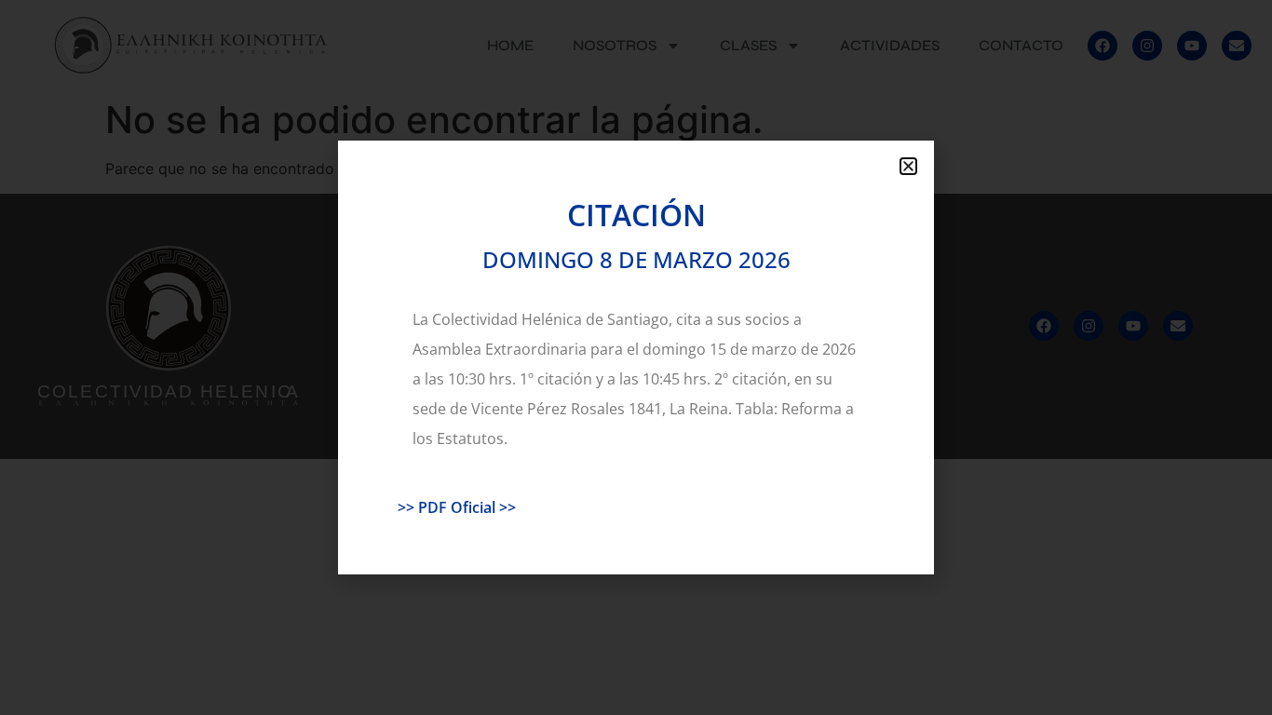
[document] (636, 357)
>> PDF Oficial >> (457, 507)
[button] (908, 166)
